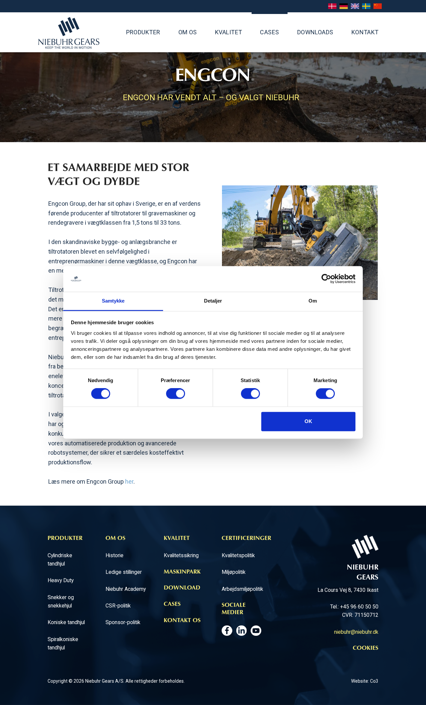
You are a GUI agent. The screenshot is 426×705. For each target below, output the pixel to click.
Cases (269, 32)
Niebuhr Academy (126, 589)
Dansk (332, 6)
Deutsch (343, 6)
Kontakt (365, 32)
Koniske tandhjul (66, 622)
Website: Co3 (364, 681)
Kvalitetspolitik (238, 555)
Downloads (315, 32)
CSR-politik (118, 605)
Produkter (143, 32)
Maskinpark (182, 572)
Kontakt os (182, 621)
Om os (187, 32)
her (129, 481)
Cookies (365, 648)
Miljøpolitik (234, 572)
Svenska (366, 6)
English (355, 6)
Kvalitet (228, 32)
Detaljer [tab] (213, 301)
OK (308, 421)
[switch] (175, 393)
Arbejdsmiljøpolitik (242, 589)
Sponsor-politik (123, 622)
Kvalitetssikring (181, 555)
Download (182, 588)
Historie (114, 555)
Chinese (377, 6)
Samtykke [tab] (113, 301)
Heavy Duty (61, 580)
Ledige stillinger (124, 572)
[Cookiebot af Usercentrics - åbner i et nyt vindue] (326, 279)
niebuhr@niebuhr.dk (356, 632)
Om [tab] (313, 301)
